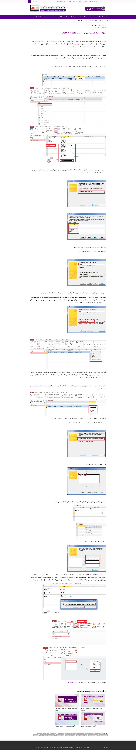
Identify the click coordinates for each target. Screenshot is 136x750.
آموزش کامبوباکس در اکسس (82, 735)
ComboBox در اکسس (99, 733)
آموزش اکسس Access (52, 733)
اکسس (102, 20)
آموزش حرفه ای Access (93, 735)
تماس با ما (46, 17)
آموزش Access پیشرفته (76, 733)
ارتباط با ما (39, 17)
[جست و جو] (29, 1)
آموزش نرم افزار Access (70, 735)
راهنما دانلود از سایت (60, 1)
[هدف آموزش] (68, 9)
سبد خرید (91, 1)
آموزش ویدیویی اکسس (60, 735)
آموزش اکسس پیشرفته (41, 733)
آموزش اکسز (67, 733)
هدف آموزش (102, 27)
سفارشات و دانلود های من (63, 17)
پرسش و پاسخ (88, 17)
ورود (96, 1)
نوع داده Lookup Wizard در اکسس (47, 735)
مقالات (81, 17)
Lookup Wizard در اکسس (87, 733)
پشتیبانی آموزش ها (83, 1)
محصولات (74, 17)
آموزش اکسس (60, 733)
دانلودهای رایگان (99, 17)
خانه (106, 16)
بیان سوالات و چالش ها (72, 1)
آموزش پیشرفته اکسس (103, 735)
